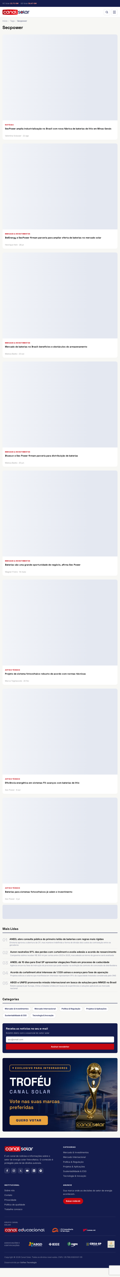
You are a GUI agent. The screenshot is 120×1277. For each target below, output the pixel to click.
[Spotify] (40, 1170)
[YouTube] (27, 1170)
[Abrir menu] (114, 12)
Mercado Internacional (45, 1009)
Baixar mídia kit (73, 1201)
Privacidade (10, 1200)
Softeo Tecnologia (28, 1262)
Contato (8, 1195)
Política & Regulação (71, 1009)
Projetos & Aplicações (96, 1009)
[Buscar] (107, 12)
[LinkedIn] (34, 1170)
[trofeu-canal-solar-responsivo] (60, 1094)
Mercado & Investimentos (17, 1009)
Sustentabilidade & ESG (16, 1015)
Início (5, 21)
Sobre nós (9, 1190)
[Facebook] (7, 1170)
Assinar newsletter (60, 1046)
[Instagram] (13, 1170)
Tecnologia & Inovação (43, 1015)
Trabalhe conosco (13, 1209)
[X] (20, 1170)
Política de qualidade (14, 1204)
